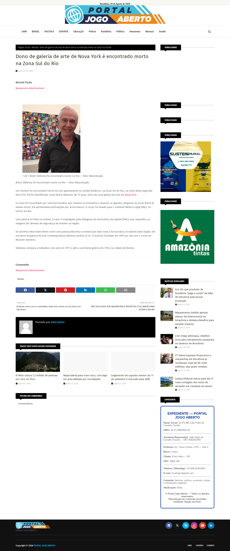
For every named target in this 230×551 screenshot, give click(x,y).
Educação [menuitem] (78, 31)
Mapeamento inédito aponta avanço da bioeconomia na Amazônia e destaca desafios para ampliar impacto (194, 318)
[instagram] (194, 525)
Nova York (130, 194)
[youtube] (202, 525)
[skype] (185, 525)
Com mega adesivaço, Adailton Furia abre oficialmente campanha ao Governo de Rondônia (194, 339)
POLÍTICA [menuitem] (49, 31)
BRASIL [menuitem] (35, 31)
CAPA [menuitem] (24, 31)
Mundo (35, 47)
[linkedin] (211, 525)
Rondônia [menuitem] (106, 31)
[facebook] (169, 525)
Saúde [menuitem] (162, 31)
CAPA (190, 545)
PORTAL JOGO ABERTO (44, 545)
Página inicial (24, 47)
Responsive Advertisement (30, 88)
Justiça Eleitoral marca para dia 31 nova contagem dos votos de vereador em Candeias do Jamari (194, 382)
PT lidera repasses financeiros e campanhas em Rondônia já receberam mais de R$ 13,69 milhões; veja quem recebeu (193, 361)
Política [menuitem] (120, 31)
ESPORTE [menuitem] (63, 31)
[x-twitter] (177, 525)
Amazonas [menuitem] (134, 31)
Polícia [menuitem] (92, 31)
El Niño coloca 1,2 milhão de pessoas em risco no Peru (37, 377)
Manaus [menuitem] (149, 31)
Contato (199, 545)
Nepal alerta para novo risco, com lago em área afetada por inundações (85, 377)
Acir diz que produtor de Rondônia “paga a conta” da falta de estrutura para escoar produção (194, 295)
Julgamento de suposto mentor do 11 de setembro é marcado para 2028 (132, 377)
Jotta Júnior (57, 322)
